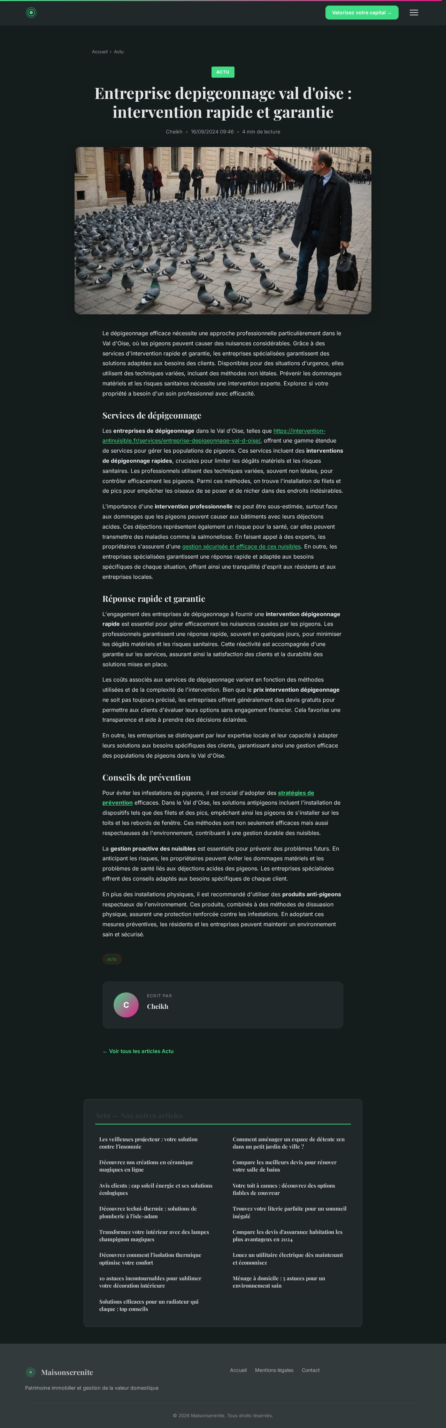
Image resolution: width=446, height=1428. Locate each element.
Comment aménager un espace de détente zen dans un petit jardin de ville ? (289, 1143)
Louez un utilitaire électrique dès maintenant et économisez (288, 1258)
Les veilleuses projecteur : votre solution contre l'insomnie (148, 1143)
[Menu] (414, 12)
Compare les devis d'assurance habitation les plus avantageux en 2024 (288, 1235)
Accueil (100, 51)
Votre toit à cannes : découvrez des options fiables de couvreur (284, 1189)
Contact (311, 1370)
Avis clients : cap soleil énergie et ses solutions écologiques (156, 1189)
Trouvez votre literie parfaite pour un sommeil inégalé (290, 1212)
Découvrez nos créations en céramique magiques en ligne (146, 1166)
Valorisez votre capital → (362, 12)
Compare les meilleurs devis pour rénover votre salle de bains (285, 1166)
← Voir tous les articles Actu (138, 1051)
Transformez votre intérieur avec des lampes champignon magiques (154, 1235)
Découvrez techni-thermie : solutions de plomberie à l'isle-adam (148, 1212)
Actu (119, 51)
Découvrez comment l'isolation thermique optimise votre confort (150, 1258)
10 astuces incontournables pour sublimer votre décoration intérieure (150, 1282)
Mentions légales (274, 1370)
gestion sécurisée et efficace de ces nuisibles (241, 546)
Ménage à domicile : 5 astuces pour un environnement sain (279, 1282)
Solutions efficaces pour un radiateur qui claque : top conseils (149, 1305)
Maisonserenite (67, 1372)
